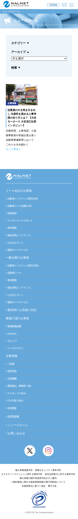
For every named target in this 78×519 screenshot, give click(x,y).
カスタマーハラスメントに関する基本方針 (21, 474)
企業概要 (12, 378)
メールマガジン (15, 348)
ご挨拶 (10, 364)
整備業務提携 (14, 326)
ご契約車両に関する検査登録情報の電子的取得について (38, 482)
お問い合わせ (16, 433)
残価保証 (12, 213)
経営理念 (12, 371)
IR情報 (12, 408)
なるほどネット (15, 242)
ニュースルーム (11, 11)
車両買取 (12, 227)
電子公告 (52, 486)
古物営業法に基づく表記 (34, 486)
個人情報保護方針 (24, 470)
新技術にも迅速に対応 (22, 309)
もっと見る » (13, 149)
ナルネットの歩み (16, 393)
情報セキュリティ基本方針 (48, 470)
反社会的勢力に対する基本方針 (60, 474)
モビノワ (12, 341)
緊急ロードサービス (17, 250)
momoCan (11, 333)
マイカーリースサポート (20, 220)
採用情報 (13, 416)
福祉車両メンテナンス (18, 235)
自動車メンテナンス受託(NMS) (23, 265)
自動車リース (14, 273)
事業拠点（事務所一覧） (20, 386)
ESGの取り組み (15, 400)
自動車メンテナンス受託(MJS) (22, 198)
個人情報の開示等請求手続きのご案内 (38, 478)
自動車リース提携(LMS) (19, 206)
